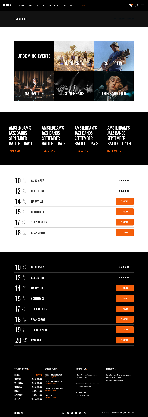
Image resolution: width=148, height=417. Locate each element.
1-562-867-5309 (81, 378)
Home (115, 19)
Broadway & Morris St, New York (87, 384)
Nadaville (34, 93)
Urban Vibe (49, 395)
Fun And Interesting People (54, 382)
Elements (122, 19)
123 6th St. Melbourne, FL (85, 387)
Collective (114, 63)
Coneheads (74, 93)
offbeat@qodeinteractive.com (86, 375)
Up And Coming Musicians (54, 388)
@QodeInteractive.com (114, 381)
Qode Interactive (113, 413)
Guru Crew (74, 63)
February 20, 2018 (50, 377)
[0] (130, 5)
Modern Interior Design (53, 375)
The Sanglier (114, 93)
